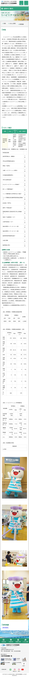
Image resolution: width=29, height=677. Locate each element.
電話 (21, 4)
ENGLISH (4, 669)
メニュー (26, 4)
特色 (5, 23)
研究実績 (21, 24)
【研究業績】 (5, 627)
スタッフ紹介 (13, 23)
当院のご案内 (14, 9)
